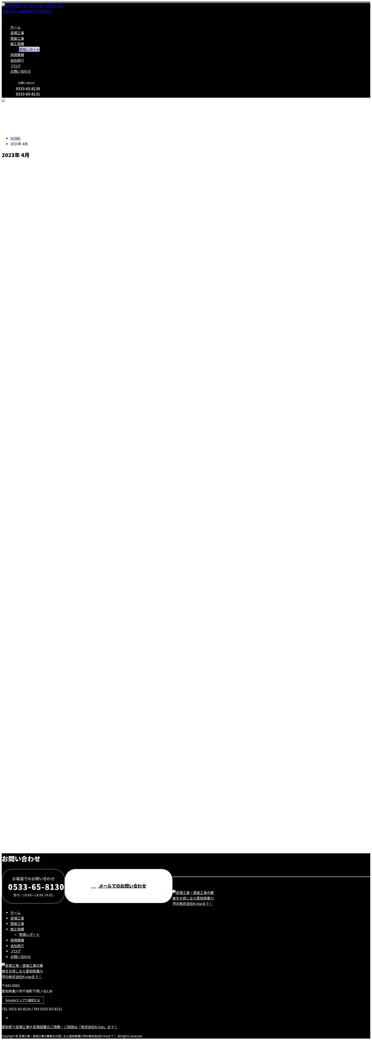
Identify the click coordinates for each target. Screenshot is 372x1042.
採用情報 (17, 54)
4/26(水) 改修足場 (18, 430)
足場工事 (17, 32)
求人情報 (26, 807)
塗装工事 (17, 38)
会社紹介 (17, 60)
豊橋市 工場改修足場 (22, 712)
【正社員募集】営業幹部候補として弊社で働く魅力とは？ (55, 788)
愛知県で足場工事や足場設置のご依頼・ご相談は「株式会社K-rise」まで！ (60, 1026)
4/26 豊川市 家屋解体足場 (27, 561)
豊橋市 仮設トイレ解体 (24, 599)
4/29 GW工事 (14, 176)
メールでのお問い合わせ (122, 886)
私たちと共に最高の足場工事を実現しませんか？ (46, 826)
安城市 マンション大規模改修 (30, 750)
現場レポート (29, 49)
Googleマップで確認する (22, 1000)
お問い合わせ (20, 71)
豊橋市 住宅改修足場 (22, 675)
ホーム (15, 27)
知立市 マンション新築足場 (28, 637)
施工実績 (17, 43)
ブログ (15, 65)
